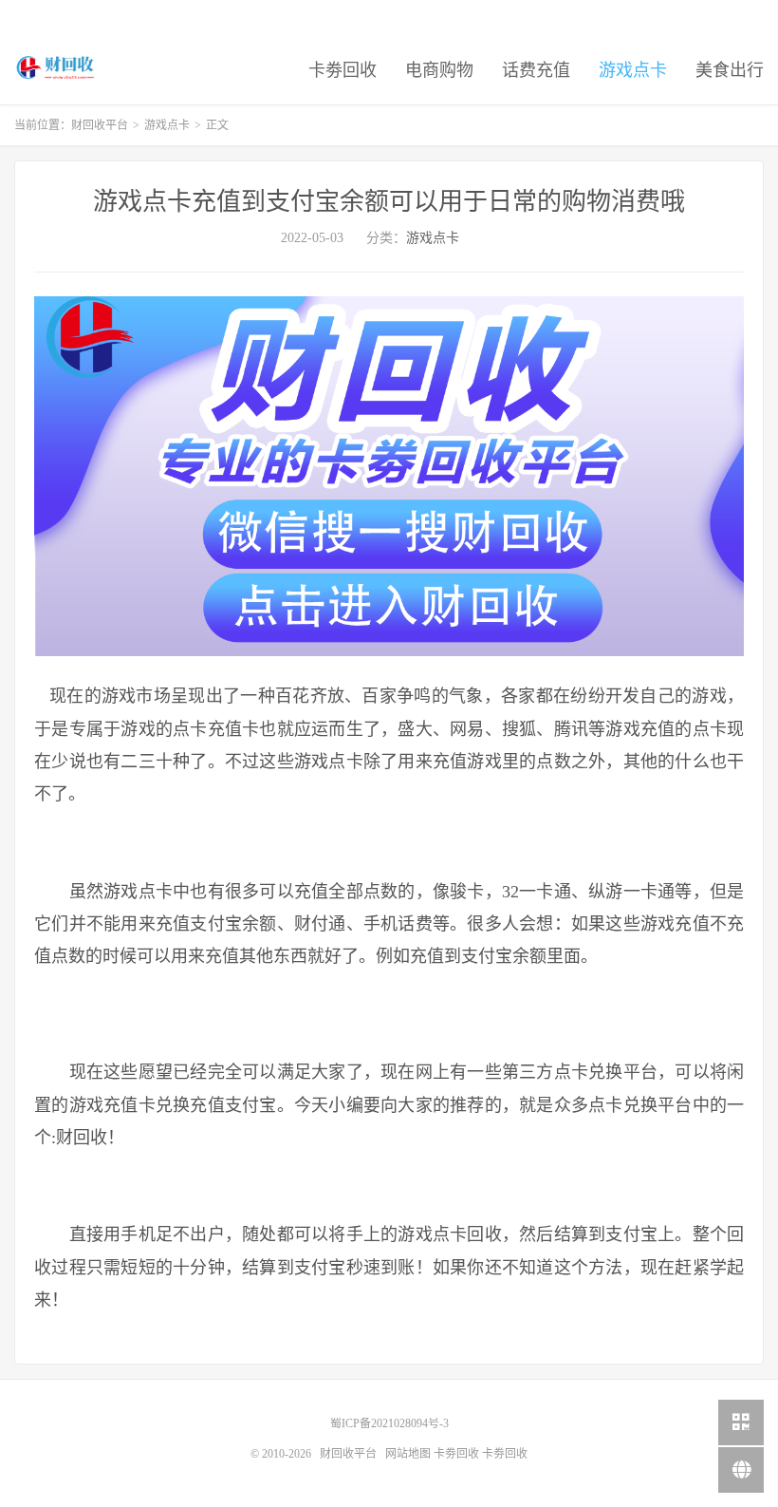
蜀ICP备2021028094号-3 (389, 1423)
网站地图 (408, 1453)
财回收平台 (56, 67)
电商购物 (439, 70)
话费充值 (536, 70)
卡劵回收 (342, 70)
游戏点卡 (633, 70)
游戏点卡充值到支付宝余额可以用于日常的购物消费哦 (389, 202)
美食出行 (729, 70)
